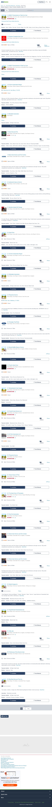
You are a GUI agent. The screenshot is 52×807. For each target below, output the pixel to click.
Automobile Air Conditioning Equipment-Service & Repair (31, 16)
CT (4, 5)
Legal (43, 802)
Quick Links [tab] (4, 794)
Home (2, 5)
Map (7, 10)
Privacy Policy (11, 802)
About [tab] (2, 791)
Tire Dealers (27, 156)
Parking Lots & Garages (31, 585)
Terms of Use (37, 802)
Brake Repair (9, 16)
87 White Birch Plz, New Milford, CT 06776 (11, 90)
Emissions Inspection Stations (19, 585)
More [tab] (2, 797)
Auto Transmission (17, 67)
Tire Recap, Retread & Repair (7, 764)
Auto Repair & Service (29, 133)
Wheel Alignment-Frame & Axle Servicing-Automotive (13, 767)
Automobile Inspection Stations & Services (21, 234)
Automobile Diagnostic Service (8, 766)
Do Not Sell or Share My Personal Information (24, 802)
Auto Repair (18, 5)
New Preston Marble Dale (10, 5)
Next (28, 708)
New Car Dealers (16, 323)
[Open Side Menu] (50, 2)
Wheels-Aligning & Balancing (19, 86)
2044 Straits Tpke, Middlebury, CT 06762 (11, 300)
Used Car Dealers (16, 183)
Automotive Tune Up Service (42, 38)
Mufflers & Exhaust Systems (31, 348)
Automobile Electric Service (28, 366)
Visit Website (38, 30)
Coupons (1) (46, 46)
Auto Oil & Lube (16, 16)
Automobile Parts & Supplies (27, 67)
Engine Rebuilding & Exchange (29, 494)
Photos (19, 24)
